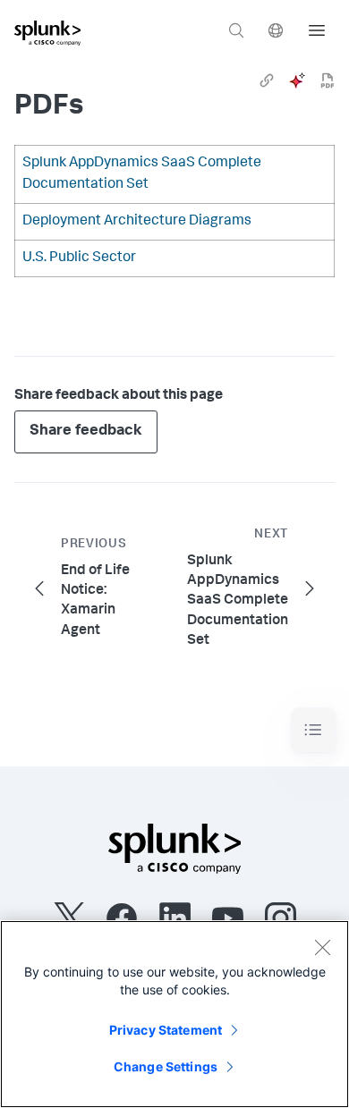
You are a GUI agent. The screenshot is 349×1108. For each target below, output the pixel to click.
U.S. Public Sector (79, 258)
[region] (174, 1014)
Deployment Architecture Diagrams (136, 222)
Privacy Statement (165, 1029)
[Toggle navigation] (313, 730)
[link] (266, 80)
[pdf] (327, 80)
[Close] (322, 947)
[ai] (297, 80)
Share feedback (86, 431)
